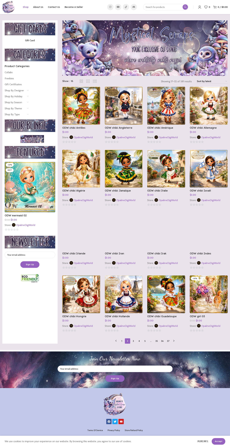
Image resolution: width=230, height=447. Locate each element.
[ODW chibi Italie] (166, 169)
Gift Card (30, 40)
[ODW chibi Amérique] (166, 106)
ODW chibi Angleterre (118, 127)
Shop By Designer (14, 90)
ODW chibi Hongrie (74, 316)
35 (156, 341)
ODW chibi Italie (157, 190)
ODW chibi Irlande (73, 253)
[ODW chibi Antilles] (81, 106)
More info (203, 441)
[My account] (200, 7)
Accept (218, 441)
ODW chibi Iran (114, 253)
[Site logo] (8, 6)
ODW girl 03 (197, 316)
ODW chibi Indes (200, 253)
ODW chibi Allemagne (203, 127)
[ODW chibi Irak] (166, 231)
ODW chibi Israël (200, 190)
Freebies (9, 78)
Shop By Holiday (13, 96)
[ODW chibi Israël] (209, 169)
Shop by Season (13, 102)
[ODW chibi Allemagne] (209, 106)
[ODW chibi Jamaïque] (124, 169)
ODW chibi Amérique (160, 127)
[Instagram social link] (110, 7)
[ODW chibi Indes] (209, 231)
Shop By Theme (13, 108)
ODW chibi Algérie (73, 190)
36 (162, 341)
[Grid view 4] (95, 81)
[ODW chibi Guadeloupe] (166, 294)
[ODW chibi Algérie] (81, 169)
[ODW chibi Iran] (124, 231)
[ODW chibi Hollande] (124, 294)
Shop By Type (12, 114)
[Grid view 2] (81, 81)
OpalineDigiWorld (25, 225)
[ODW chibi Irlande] (81, 231)
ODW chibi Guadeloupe (162, 316)
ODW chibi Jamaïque (118, 190)
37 (168, 341)
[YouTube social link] (118, 7)
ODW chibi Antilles (73, 127)
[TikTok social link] (126, 7)
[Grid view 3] (88, 81)
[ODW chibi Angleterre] (124, 106)
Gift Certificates (13, 84)
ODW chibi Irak (156, 253)
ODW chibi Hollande (117, 316)
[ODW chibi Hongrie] (81, 294)
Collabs (9, 72)
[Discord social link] (134, 7)
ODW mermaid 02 (16, 215)
